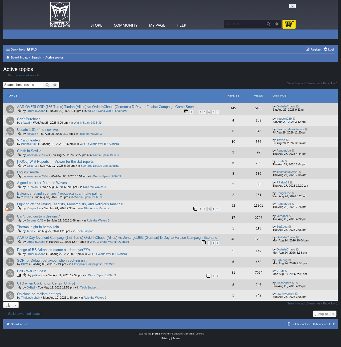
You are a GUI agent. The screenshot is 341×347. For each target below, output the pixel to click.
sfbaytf (25, 122)
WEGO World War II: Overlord (107, 110)
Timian (281, 139)
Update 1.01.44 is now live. (38, 130)
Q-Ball (31, 287)
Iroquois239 (284, 118)
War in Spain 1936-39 (88, 122)
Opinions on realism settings (39, 294)
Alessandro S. (286, 283)
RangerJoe (284, 150)
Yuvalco (26, 197)
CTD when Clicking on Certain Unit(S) (46, 283)
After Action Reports (96, 208)
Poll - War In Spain (31, 271)
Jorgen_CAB (35, 220)
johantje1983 (29, 143)
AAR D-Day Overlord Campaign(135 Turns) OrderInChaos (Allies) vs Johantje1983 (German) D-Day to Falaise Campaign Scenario (117, 238)
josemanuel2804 (37, 155)
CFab (280, 161)
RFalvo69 (33, 187)
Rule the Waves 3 (90, 133)
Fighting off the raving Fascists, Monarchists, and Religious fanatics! (70, 204)
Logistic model (28, 172)
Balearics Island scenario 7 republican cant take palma (59, 193)
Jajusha (32, 165)
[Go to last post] (297, 106)
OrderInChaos (36, 110)
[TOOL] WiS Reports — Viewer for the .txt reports (55, 162)
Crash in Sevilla (29, 151)
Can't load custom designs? (38, 216)
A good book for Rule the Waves (42, 183)
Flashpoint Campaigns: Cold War (93, 264)
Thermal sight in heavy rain (38, 227)
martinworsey (285, 293)
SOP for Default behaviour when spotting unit (52, 260)
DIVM (24, 264)
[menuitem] (31, 49)
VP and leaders (29, 140)
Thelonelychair (30, 297)
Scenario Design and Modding (100, 165)
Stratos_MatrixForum (290, 129)
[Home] (60, 15)
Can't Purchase (28, 119)
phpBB (156, 333)
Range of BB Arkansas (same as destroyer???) (53, 250)
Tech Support (85, 231)
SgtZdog (282, 226)
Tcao (30, 231)
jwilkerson (38, 275)
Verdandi (282, 216)
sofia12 (31, 133)
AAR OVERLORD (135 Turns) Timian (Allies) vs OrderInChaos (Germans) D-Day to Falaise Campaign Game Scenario (108, 107)
